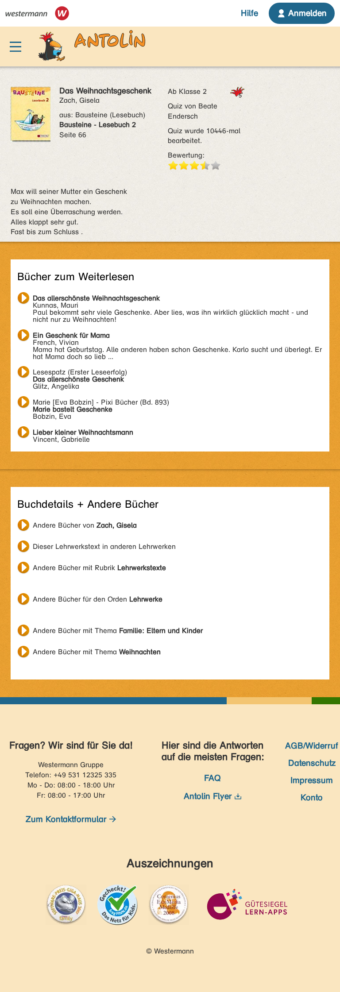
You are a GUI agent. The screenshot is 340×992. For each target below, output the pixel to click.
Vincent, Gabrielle (83, 433)
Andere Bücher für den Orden (97, 599)
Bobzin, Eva (101, 403)
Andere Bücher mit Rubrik (99, 568)
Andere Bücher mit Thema (118, 630)
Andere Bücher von (85, 525)
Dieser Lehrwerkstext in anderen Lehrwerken (104, 546)
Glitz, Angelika (80, 373)
